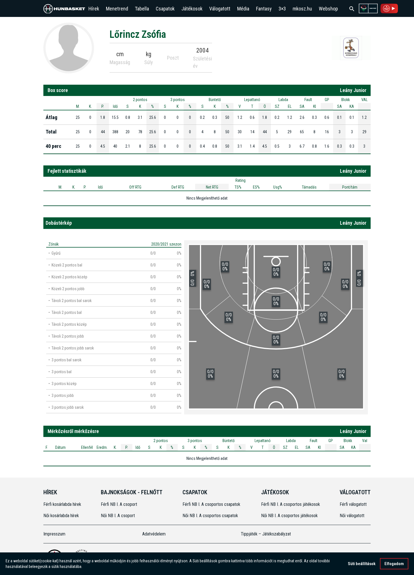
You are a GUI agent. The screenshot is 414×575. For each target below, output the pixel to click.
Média (243, 9)
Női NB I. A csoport (118, 515)
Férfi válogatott (353, 504)
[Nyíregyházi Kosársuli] (351, 47)
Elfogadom (394, 563)
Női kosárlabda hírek (61, 515)
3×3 (282, 9)
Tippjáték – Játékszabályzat (266, 534)
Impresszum (54, 534)
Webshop (328, 9)
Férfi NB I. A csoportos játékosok (290, 504)
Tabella (142, 9)
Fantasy (264, 9)
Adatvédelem (154, 534)
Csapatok (165, 9)
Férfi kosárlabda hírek (62, 504)
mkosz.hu (302, 9)
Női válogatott (352, 515)
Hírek (93, 9)
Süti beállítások (361, 563)
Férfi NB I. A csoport (119, 504)
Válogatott (219, 9)
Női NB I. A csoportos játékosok (289, 515)
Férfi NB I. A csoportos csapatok (211, 504)
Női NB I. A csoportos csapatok (210, 515)
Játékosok (191, 9)
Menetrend (117, 9)
